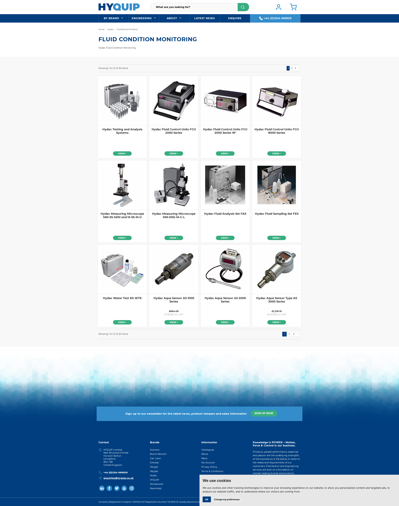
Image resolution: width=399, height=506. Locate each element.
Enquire (235, 18)
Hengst (154, 467)
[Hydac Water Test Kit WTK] (122, 269)
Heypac (154, 471)
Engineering (142, 18)
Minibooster (156, 484)
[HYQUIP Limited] (119, 6)
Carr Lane (155, 458)
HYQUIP (154, 479)
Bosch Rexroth (158, 454)
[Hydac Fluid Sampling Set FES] (276, 185)
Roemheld (155, 488)
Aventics (155, 449)
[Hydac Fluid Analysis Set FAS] (225, 185)
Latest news (204, 18)
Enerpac (154, 462)
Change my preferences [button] (227, 499)
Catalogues (207, 449)
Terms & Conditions (212, 471)
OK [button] (206, 499)
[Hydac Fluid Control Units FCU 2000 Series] (173, 100)
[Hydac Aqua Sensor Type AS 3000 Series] (276, 269)
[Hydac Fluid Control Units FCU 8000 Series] (276, 100)
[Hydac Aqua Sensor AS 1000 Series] (173, 269)
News (204, 458)
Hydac (153, 475)
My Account (208, 462)
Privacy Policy (209, 467)
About (172, 18)
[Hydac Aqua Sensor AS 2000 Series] (225, 269)
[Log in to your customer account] (278, 7)
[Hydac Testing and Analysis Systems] (122, 100)
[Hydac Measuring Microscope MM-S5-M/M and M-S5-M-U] (122, 185)
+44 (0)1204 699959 (278, 18)
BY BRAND (111, 18)
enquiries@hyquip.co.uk (118, 478)
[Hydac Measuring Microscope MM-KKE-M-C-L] (173, 185)
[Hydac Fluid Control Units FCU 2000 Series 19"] (225, 100)
